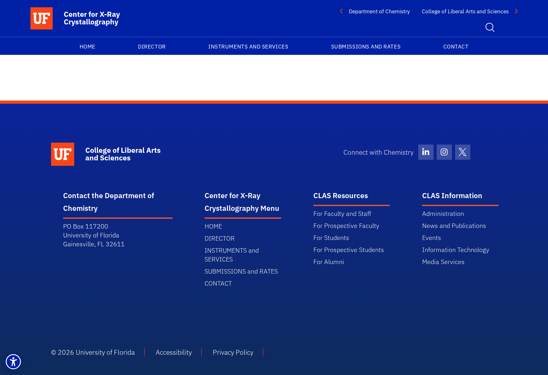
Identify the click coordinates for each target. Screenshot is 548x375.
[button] (13, 361)
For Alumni (328, 261)
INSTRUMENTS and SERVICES (248, 46)
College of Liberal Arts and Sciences (465, 11)
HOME (87, 46)
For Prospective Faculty (346, 225)
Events (431, 237)
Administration (443, 213)
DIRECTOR (152, 46)
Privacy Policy (233, 352)
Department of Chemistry (379, 11)
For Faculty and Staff (342, 213)
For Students (331, 237)
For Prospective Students (348, 249)
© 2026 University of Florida (93, 352)
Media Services (443, 261)
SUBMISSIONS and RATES (366, 46)
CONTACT (456, 46)
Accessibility (174, 352)
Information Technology (455, 249)
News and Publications (454, 225)
